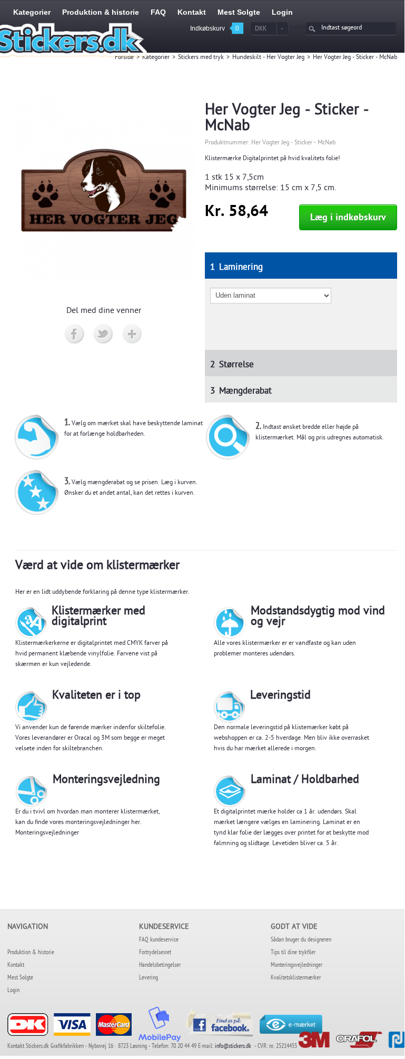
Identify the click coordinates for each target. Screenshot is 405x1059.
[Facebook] (74, 334)
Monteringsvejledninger (47, 833)
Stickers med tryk (201, 58)
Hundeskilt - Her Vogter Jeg (268, 58)
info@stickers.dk (233, 1047)
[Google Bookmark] (132, 334)
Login (298, 27)
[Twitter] (103, 334)
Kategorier (156, 58)
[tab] (301, 265)
